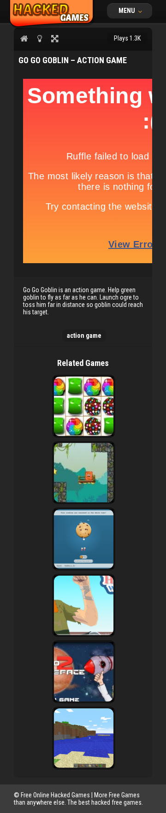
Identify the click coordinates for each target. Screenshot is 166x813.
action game (84, 335)
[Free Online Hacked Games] (52, 26)
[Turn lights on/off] (39, 38)
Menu (127, 10)
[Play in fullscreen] (54, 38)
